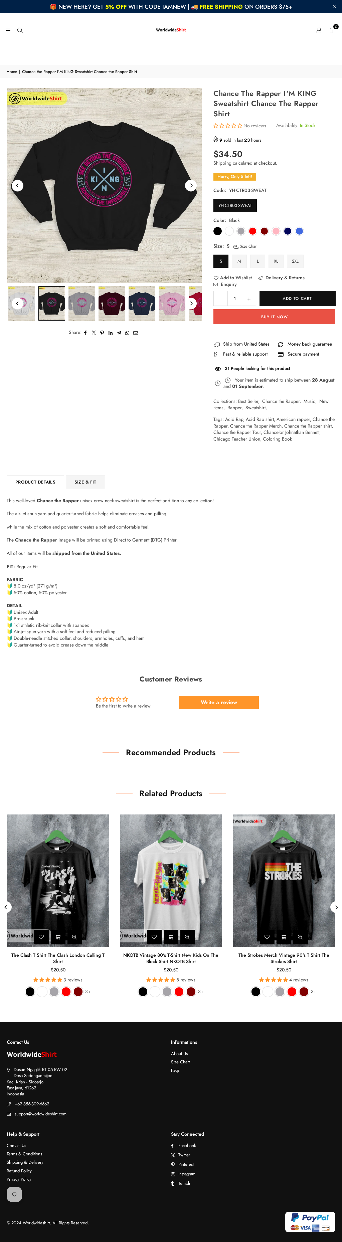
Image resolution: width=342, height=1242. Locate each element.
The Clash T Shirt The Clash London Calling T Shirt (58, 958)
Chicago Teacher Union (236, 439)
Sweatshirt (255, 407)
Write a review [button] (219, 702)
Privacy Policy (19, 1179)
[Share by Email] (135, 332)
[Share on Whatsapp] (127, 332)
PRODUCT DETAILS (35, 482)
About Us (179, 1053)
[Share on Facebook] (85, 332)
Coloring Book (277, 439)
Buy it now (274, 317)
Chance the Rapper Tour (237, 432)
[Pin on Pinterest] (102, 332)
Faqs (175, 1070)
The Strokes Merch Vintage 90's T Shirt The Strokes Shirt (283, 958)
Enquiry (228, 284)
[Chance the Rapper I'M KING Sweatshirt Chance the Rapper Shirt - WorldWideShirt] (52, 303)
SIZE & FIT (85, 482)
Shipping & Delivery (25, 1162)
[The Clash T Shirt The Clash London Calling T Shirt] (58, 880)
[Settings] (319, 30)
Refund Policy (19, 1171)
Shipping (222, 163)
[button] (331, 30)
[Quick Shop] (58, 937)
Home (12, 72)
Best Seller (248, 401)
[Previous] (17, 185)
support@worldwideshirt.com (40, 1114)
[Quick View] (74, 937)
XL (276, 261)
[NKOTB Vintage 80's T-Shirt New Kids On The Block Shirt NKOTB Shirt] (171, 880)
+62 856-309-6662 (32, 1104)
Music (309, 401)
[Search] (20, 30)
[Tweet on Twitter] (94, 332)
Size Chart (248, 246)
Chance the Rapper (281, 401)
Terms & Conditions (24, 1154)
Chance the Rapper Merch (256, 426)
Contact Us (16, 1145)
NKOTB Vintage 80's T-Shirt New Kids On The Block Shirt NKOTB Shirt (170, 958)
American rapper (293, 419)
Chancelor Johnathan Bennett (291, 432)
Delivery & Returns (284, 278)
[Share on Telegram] (119, 332)
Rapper (234, 407)
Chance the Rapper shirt (308, 426)
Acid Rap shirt (260, 419)
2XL (295, 261)
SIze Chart (180, 1062)
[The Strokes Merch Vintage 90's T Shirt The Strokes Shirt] (284, 880)
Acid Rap (234, 419)
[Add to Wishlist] (41, 937)
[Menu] (8, 30)
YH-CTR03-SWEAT (235, 205)
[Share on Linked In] (110, 332)
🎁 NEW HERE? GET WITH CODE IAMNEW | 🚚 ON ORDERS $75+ (171, 6)
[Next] (191, 185)
